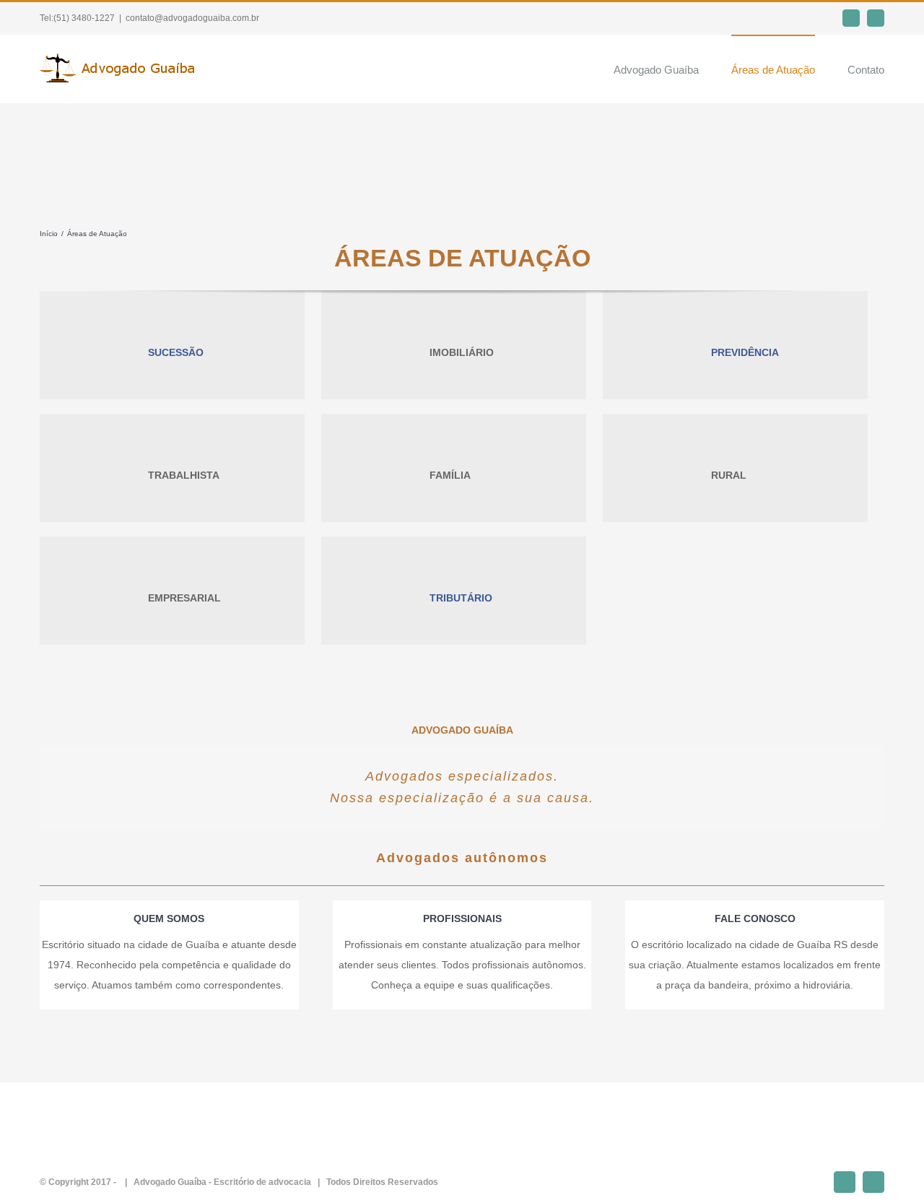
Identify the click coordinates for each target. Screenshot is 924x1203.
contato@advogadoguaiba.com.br (192, 18)
